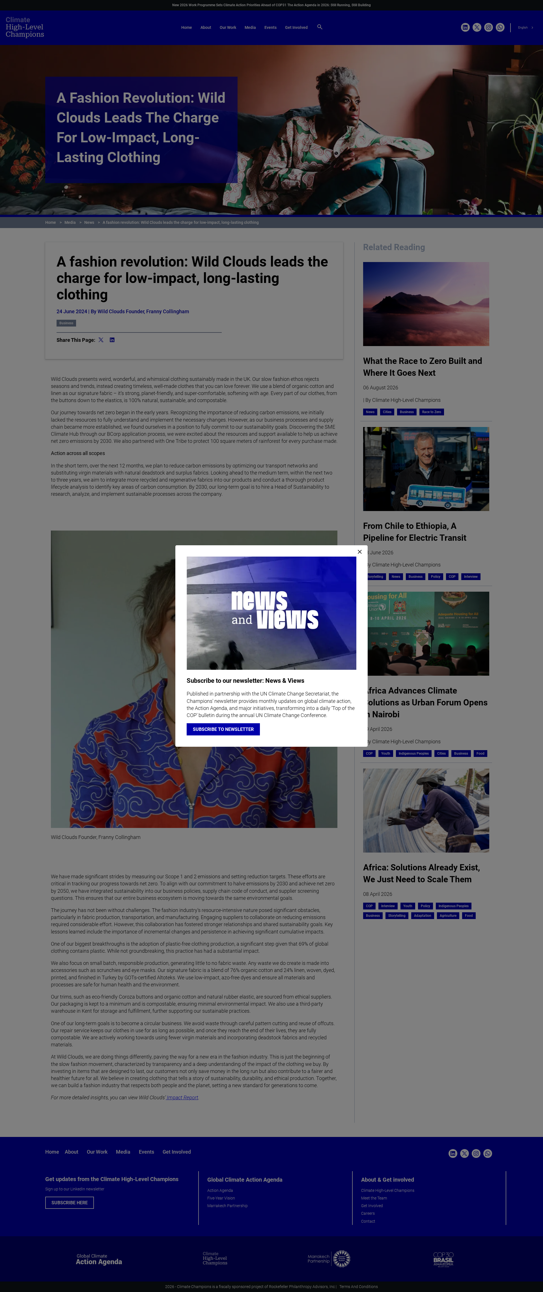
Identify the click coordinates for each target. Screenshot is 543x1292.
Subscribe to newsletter (223, 729)
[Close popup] (360, 552)
